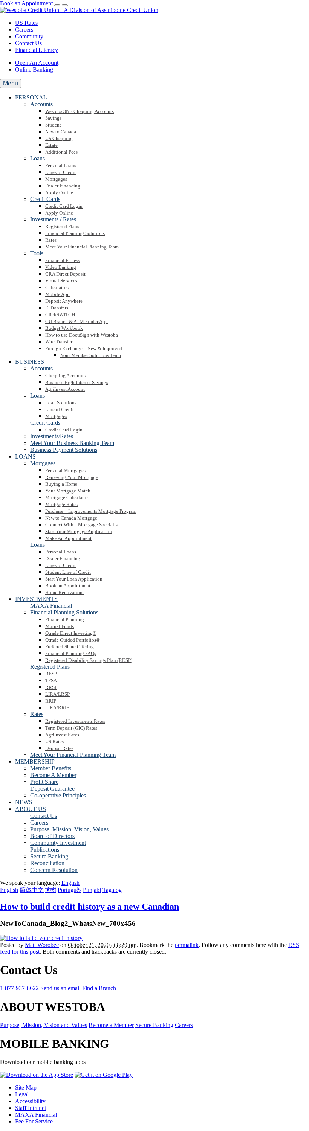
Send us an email (60, 988)
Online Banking (34, 69)
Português (69, 890)
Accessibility (30, 1101)
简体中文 (32, 890)
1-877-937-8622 (19, 988)
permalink (187, 945)
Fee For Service (34, 1121)
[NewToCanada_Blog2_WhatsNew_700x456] (41, 938)
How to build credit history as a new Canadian (89, 907)
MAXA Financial (36, 1114)
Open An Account (36, 62)
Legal (22, 1094)
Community (29, 36)
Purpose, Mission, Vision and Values (43, 1025)
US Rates (26, 23)
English (9, 890)
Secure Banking (154, 1025)
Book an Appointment (26, 3)
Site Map (26, 1087)
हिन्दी (50, 890)
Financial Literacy (36, 50)
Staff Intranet (30, 1108)
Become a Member (111, 1025)
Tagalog (112, 890)
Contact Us (28, 43)
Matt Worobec (42, 945)
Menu (10, 83)
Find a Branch (99, 988)
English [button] (70, 882)
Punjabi (92, 890)
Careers (24, 29)
